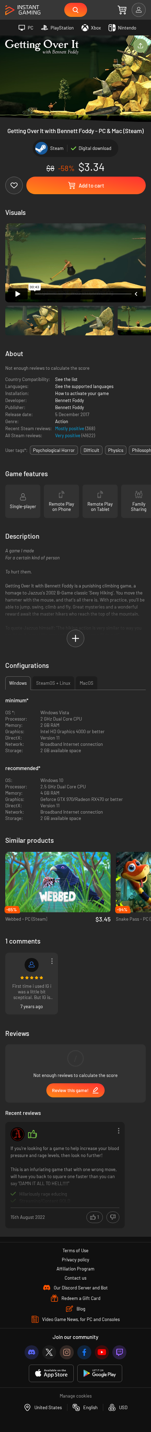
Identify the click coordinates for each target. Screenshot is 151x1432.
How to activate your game (82, 393)
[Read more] (65, 1174)
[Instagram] (67, 1352)
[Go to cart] (122, 10)
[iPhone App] (51, 1373)
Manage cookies (76, 1396)
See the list (66, 379)
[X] (49, 1352)
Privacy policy (75, 1259)
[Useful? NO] (112, 1217)
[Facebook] (84, 1352)
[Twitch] (119, 1352)
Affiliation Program (75, 1269)
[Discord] (32, 1352)
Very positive (68, 435)
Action (61, 421)
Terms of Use (75, 1250)
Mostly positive (70, 428)
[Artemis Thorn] (18, 1134)
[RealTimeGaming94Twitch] (32, 965)
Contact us (75, 1278)
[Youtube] (102, 1352)
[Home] (22, 10)
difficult (91, 450)
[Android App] (99, 1373)
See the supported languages (84, 386)
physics (115, 450)
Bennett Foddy (69, 400)
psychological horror (54, 450)
